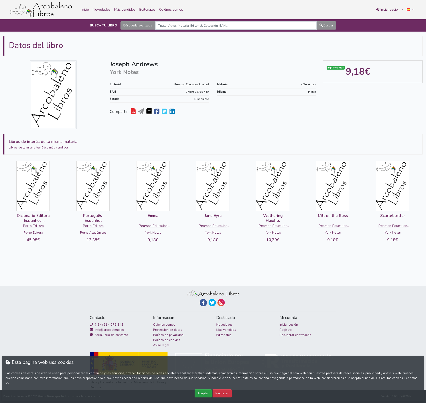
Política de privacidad (168, 335)
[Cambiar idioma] (410, 9)
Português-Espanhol (93, 218)
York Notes (153, 232)
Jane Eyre (213, 215)
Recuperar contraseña (295, 335)
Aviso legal (161, 345)
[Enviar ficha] (141, 111)
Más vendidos (125, 9)
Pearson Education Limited (191, 84)
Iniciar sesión (289, 324)
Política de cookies (166, 340)
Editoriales (147, 9)
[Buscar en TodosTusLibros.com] (149, 111)
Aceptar (203, 393)
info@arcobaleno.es (109, 329)
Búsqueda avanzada (137, 25)
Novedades (101, 9)
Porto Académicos (93, 232)
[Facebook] (203, 302)
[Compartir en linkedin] (173, 111)
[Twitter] (212, 302)
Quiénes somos (171, 9)
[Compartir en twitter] (165, 111)
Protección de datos (167, 329)
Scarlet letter (392, 215)
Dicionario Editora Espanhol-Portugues (33, 220)
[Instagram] (221, 302)
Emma (153, 215)
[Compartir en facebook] (157, 111)
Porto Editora (33, 225)
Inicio (85, 9)
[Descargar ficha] (133, 111)
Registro (286, 329)
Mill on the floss (333, 215)
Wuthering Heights (273, 218)
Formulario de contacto (111, 335)
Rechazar (222, 393)
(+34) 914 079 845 (108, 324)
